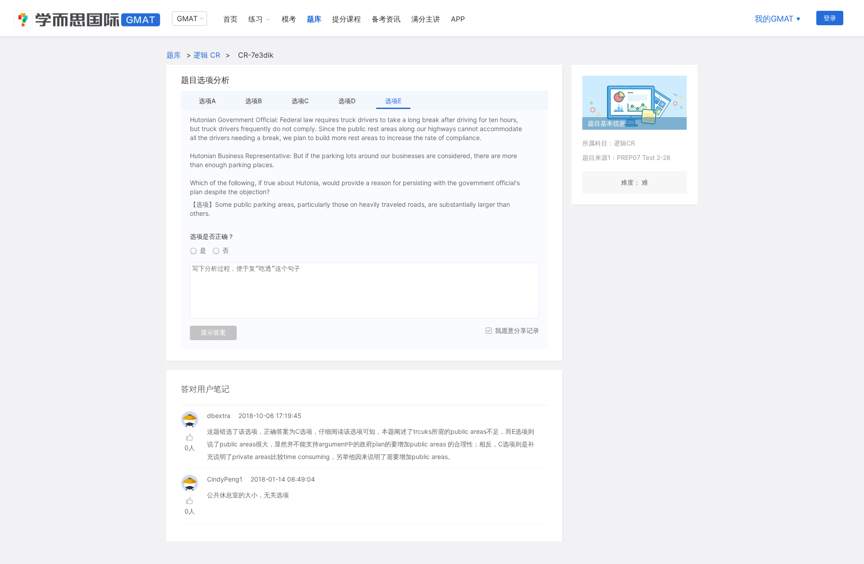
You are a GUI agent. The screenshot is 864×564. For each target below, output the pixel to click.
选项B (253, 101)
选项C (300, 101)
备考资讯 (386, 18)
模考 (289, 18)
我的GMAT (774, 18)
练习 (255, 18)
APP (458, 18)
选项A (207, 101)
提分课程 (346, 18)
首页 (230, 18)
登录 (830, 18)
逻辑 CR (207, 54)
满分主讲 (425, 18)
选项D (347, 101)
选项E (393, 101)
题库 (314, 18)
